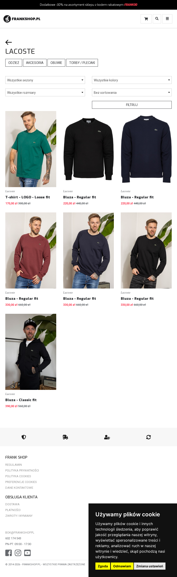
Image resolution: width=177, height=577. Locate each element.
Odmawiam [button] (122, 566)
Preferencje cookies (21, 482)
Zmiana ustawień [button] (149, 566)
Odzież (13, 63)
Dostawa (12, 504)
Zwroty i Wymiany (18, 515)
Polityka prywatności (22, 470)
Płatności (13, 510)
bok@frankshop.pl (19, 532)
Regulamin (13, 464)
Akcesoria (35, 63)
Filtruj (132, 105)
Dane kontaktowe (19, 487)
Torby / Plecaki (82, 63)
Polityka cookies (18, 476)
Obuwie (56, 63)
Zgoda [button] (103, 566)
